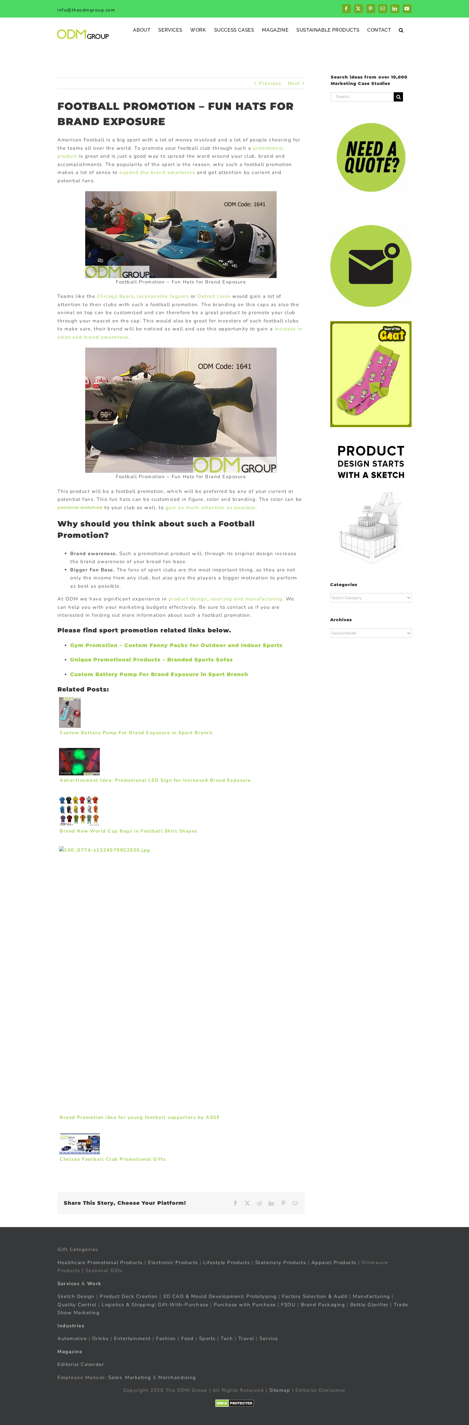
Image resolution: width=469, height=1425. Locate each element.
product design (188, 599)
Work (94, 1283)
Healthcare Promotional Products (100, 1262)
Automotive (72, 1338)
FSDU (288, 1304)
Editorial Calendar (80, 1364)
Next (294, 83)
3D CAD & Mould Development (203, 1296)
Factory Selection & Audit (315, 1296)
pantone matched (80, 507)
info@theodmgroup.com (86, 10)
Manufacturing (371, 1296)
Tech (227, 1338)
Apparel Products (333, 1262)
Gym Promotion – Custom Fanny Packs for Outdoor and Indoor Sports (176, 645)
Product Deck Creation (129, 1296)
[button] (401, 30)
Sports (207, 1338)
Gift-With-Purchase (183, 1304)
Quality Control (77, 1304)
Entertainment (132, 1338)
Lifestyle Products (226, 1262)
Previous (270, 83)
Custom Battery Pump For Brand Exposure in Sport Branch (159, 674)
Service (269, 1338)
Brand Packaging (323, 1304)
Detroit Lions (214, 296)
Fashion (166, 1338)
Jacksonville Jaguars (163, 296)
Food (187, 1338)
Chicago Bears (115, 296)
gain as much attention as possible (211, 507)
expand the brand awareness (157, 172)
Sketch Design (76, 1296)
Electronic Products (173, 1262)
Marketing (138, 1377)
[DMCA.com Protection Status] (234, 1403)
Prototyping (261, 1296)
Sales (115, 1377)
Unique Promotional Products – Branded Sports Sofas (151, 660)
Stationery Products (280, 1262)
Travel (246, 1338)
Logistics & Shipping (128, 1304)
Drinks (100, 1338)
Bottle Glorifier (368, 1304)
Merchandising (177, 1377)
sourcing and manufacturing (247, 599)
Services (68, 1283)
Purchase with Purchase (245, 1304)
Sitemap (279, 1390)
